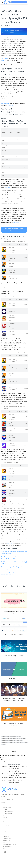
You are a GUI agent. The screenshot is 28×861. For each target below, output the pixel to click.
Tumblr (10, 753)
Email (14, 753)
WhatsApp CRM (6, 836)
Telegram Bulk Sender (7, 846)
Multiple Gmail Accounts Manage (9, 844)
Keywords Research (7, 807)
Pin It (26, 753)
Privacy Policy (5, 823)
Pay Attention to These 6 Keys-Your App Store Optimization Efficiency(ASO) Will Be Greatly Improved (14, 700)
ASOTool (11, 105)
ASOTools (3, 60)
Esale (4, 848)
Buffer (18, 753)
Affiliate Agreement (7, 821)
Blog (4, 829)
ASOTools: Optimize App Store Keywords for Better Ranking (14, 230)
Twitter (2, 753)
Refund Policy (5, 827)
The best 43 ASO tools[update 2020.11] (14, 635)
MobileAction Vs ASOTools (14, 678)
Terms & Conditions (7, 825)
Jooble (4, 842)
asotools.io (16, 222)
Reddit (6, 753)
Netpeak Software (6, 840)
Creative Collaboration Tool (8, 850)
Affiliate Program (6, 819)
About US (5, 831)
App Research (5, 809)
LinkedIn (22, 753)
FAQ (3, 815)
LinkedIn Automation (7, 838)
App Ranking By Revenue (8, 811)
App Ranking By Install (7, 813)
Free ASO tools (4, 58)
